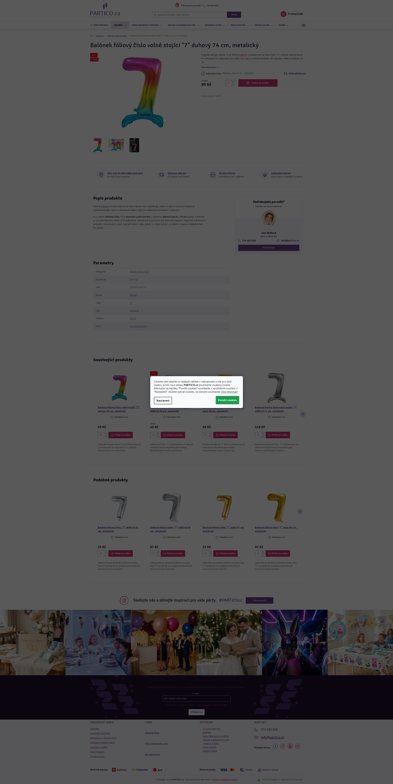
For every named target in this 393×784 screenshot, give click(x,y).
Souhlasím (227, 400)
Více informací (229, 391)
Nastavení (163, 400)
